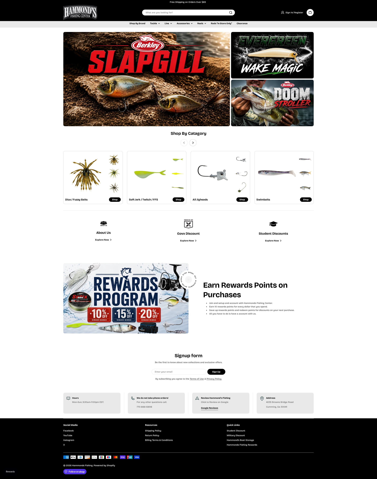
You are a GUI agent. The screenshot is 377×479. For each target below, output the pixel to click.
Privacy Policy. (214, 379)
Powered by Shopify (104, 465)
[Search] (231, 12)
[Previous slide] (184, 142)
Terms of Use (197, 379)
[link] (114, 159)
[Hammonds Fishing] (146, 79)
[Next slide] (192, 142)
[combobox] (188, 12)
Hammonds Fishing (82, 465)
